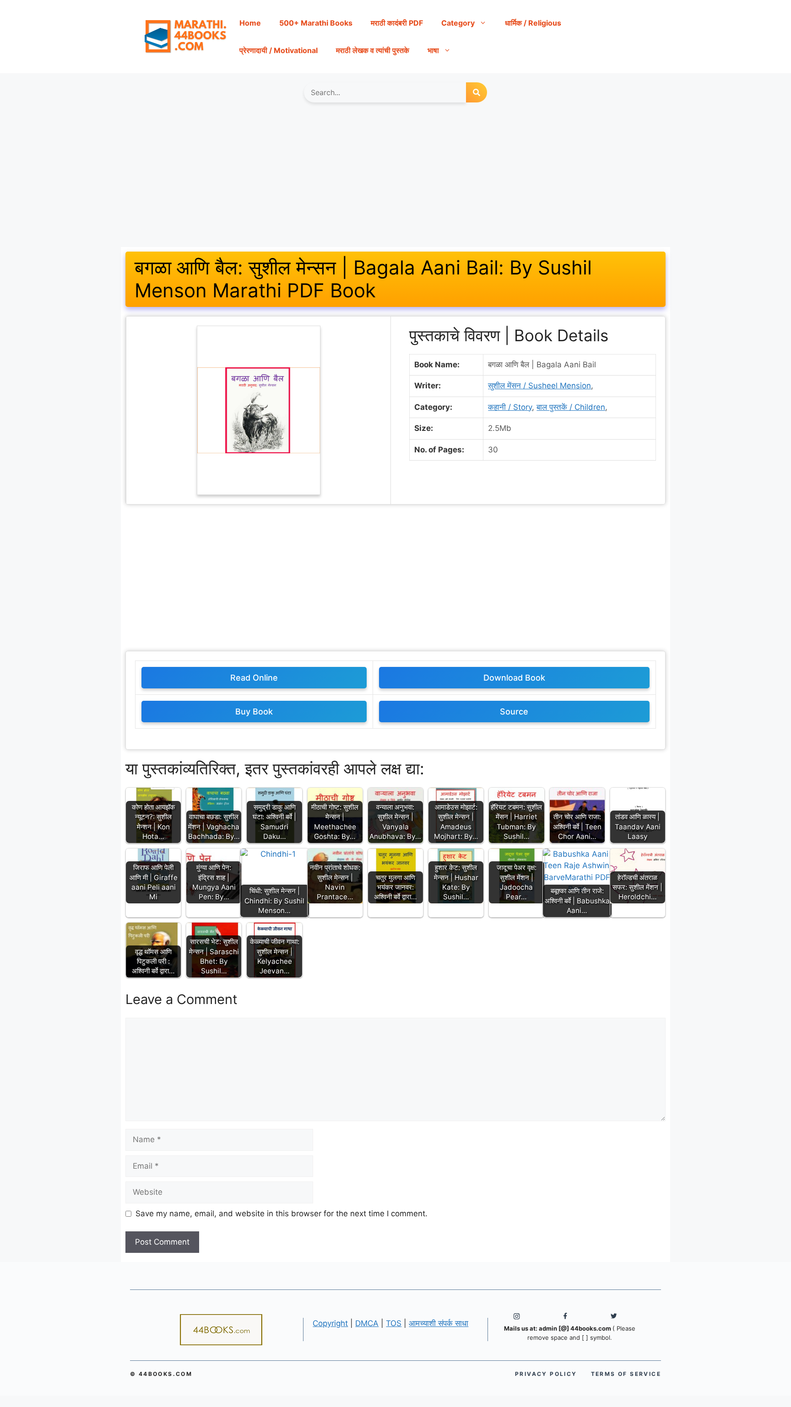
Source (514, 711)
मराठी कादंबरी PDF (397, 22)
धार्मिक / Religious (533, 22)
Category (458, 22)
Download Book (514, 677)
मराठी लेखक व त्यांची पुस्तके (372, 50)
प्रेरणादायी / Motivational (278, 50)
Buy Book (254, 711)
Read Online (254, 677)
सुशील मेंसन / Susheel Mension (539, 385)
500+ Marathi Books (315, 22)
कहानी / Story (510, 407)
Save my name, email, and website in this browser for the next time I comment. (281, 1213)
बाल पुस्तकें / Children (570, 407)
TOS (393, 1323)
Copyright (330, 1323)
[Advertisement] (395, 179)
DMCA (367, 1323)
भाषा (433, 50)
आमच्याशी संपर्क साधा (438, 1323)
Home (250, 22)
